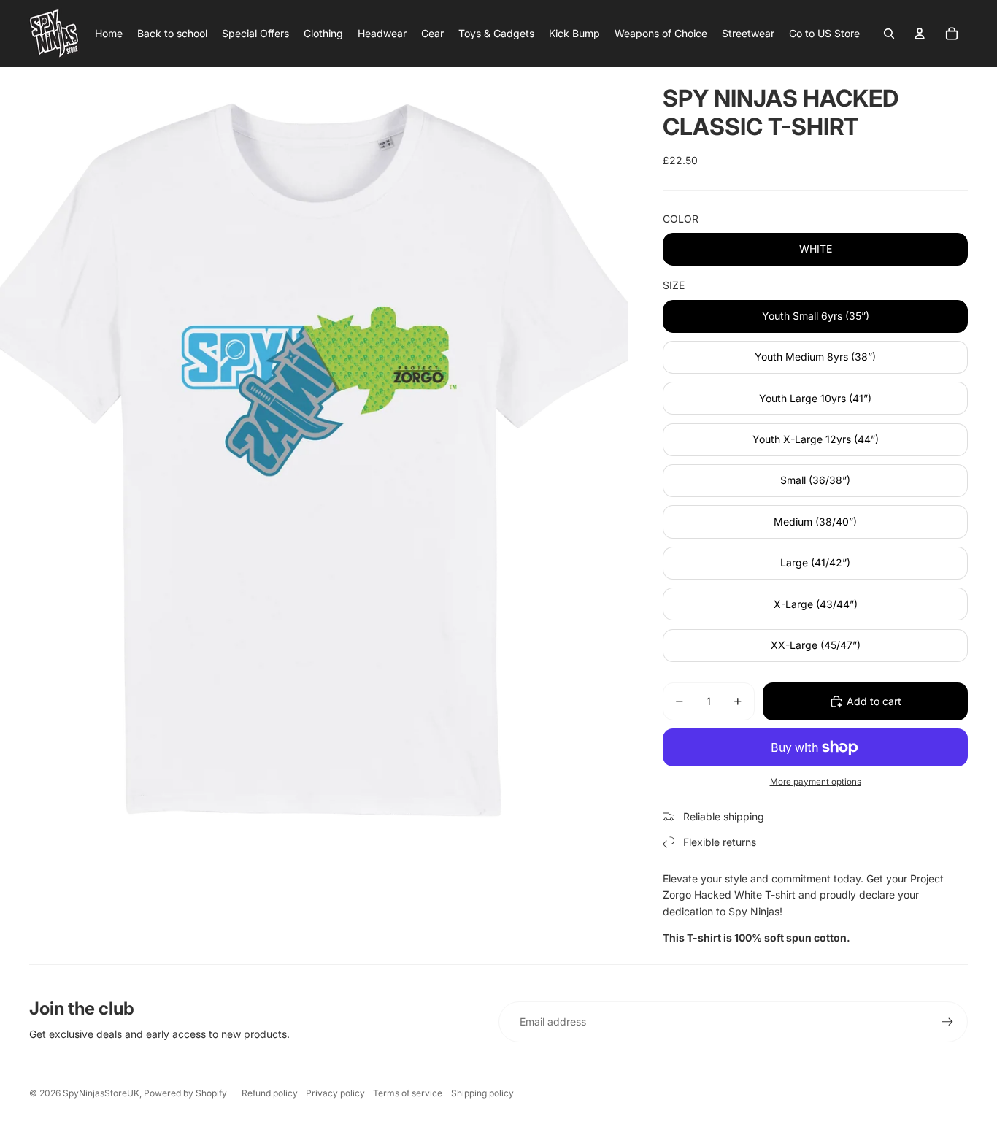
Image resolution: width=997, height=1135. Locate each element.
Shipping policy (482, 1093)
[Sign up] (947, 1022)
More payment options (815, 782)
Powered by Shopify (185, 1093)
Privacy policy (335, 1093)
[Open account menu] (920, 34)
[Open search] (889, 34)
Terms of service (407, 1093)
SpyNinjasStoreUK (101, 1093)
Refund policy (270, 1093)
